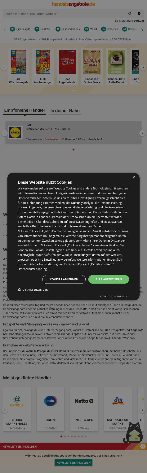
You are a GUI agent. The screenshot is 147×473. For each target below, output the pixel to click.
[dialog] (73, 236)
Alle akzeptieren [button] (109, 279)
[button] (33, 289)
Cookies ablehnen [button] (64, 279)
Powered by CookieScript (114, 296)
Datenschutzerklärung (32, 269)
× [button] (133, 177)
